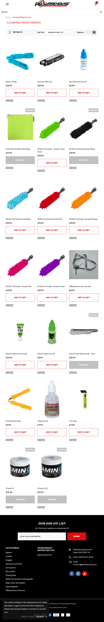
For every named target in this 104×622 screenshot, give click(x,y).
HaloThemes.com (60, 607)
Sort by (41, 32)
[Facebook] (71, 573)
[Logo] (52, 4)
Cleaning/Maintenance (22, 17)
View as (80, 32)
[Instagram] (78, 573)
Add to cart (20, 93)
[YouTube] (84, 573)
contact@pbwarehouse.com (85, 565)
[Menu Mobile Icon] (7, 4)
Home (8, 17)
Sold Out (20, 160)
